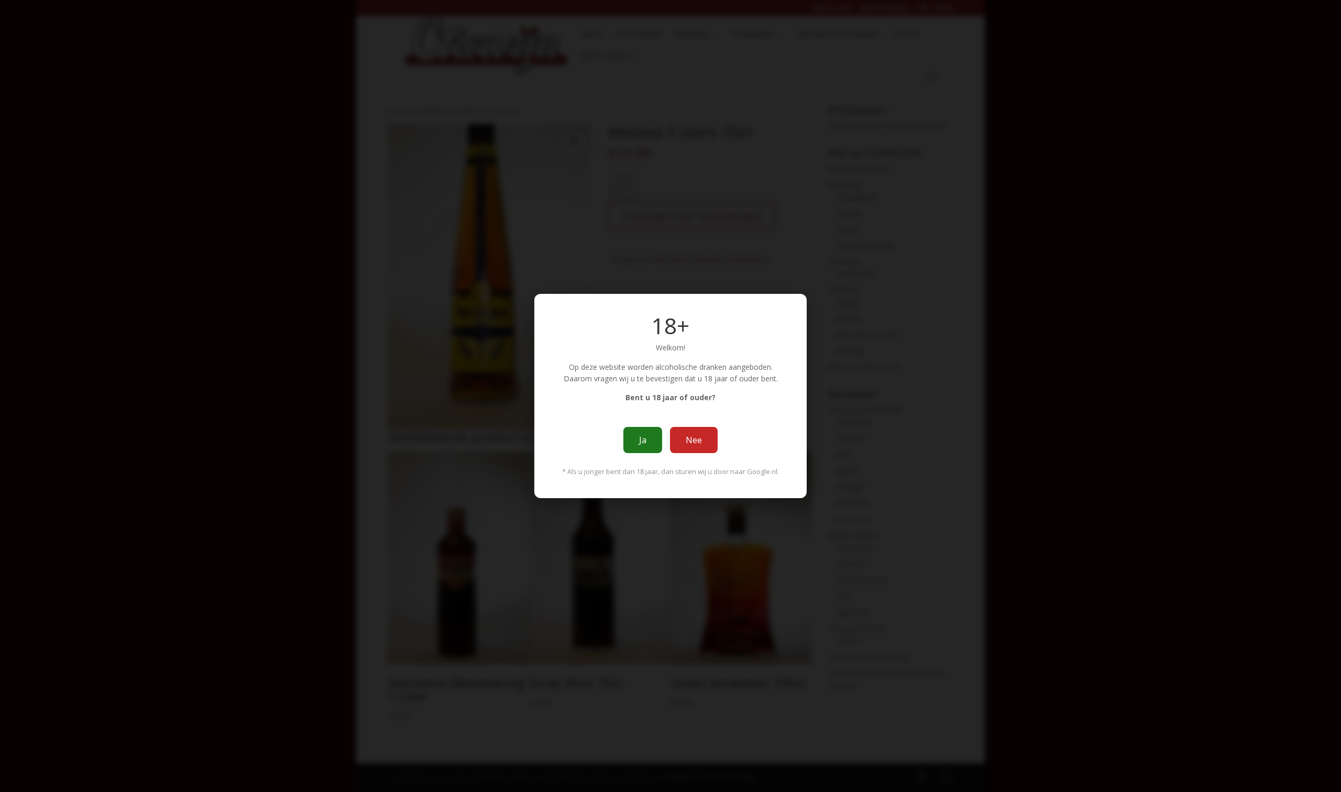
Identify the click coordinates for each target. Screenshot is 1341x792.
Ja (642, 440)
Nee (694, 440)
